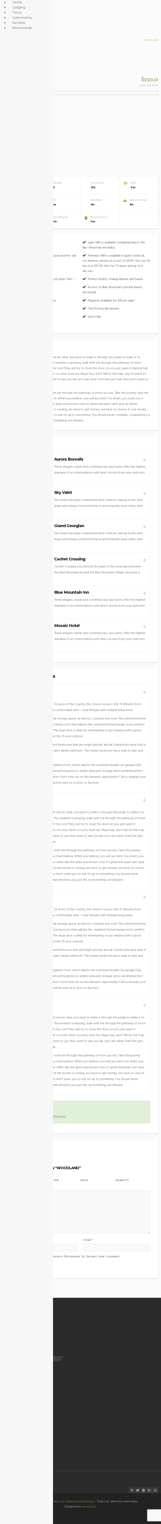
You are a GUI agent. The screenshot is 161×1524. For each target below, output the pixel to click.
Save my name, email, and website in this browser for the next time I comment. (67, 1256)
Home (128, 40)
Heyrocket (89, 1506)
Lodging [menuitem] (18, 7)
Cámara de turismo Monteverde (71, 1501)
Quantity (122, 1180)
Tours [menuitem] (16, 12)
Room (138, 40)
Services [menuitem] (18, 23)
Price (84, 1180)
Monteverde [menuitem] (22, 28)
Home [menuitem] (17, 2)
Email (88, 1240)
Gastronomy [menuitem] (22, 17)
